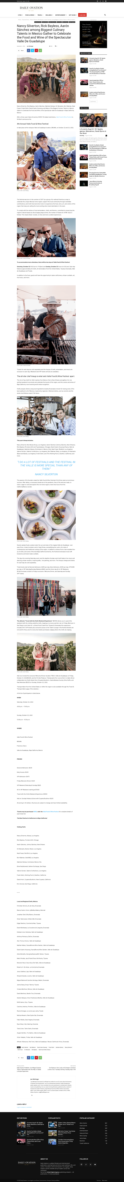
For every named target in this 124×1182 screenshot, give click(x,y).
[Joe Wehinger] (24, 1087)
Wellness (49, 15)
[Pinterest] (36, 50)
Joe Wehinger (30, 46)
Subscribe (82, 15)
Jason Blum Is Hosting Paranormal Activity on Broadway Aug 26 (95, 183)
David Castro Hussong (42, 1047)
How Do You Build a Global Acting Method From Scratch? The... (35, 1133)
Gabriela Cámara (59, 1047)
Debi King (82, 135)
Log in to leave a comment (24, 1107)
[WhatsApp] (40, 50)
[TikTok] (100, 1)
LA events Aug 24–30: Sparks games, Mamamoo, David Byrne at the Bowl (97, 60)
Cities (20, 15)
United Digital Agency (53, 1172)
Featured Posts (25, 19)
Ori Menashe (27, 1049)
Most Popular (72, 22)
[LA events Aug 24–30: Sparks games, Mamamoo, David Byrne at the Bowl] (84, 60)
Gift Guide (72, 15)
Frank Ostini (51, 1047)
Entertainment (60, 15)
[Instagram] (97, 1)
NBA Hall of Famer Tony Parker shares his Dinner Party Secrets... (66, 1133)
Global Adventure (52, 22)
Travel (40, 15)
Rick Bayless (34, 1049)
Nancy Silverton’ (68, 1047)
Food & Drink (29, 15)
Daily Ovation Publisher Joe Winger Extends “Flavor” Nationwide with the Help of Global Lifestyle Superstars (29, 1069)
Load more (92, 101)
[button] (105, 15)
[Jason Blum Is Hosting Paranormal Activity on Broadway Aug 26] (84, 183)
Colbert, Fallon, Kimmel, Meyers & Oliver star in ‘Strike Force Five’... (66, 1124)
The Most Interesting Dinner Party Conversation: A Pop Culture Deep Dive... (66, 1141)
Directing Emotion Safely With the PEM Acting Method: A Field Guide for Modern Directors (98, 174)
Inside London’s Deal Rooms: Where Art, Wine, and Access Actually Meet (97, 94)
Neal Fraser (20, 1049)
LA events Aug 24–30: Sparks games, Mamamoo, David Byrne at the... (35, 1124)
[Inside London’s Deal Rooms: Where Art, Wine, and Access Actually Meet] (84, 94)
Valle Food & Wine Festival (64, 117)
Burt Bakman (33, 1047)
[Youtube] (106, 1)
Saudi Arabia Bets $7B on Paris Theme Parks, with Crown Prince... (35, 1141)
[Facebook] (28, 50)
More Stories (65, 22)
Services (99, 1180)
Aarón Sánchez (25, 1047)
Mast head (104, 1180)
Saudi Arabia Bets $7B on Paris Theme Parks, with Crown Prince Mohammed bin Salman (98, 157)
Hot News (59, 22)
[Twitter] (103, 1)
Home (19, 19)
